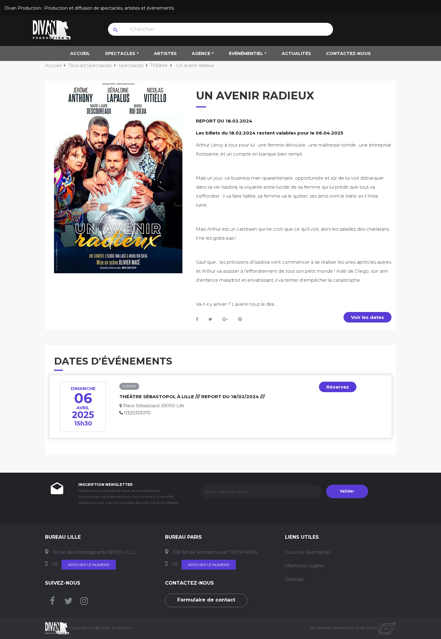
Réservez (337, 387)
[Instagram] (84, 602)
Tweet (210, 319)
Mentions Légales (304, 565)
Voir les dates (367, 317)
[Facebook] (52, 602)
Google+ (225, 319)
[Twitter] (68, 602)
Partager (197, 319)
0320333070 (137, 413)
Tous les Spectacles (307, 552)
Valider (347, 491)
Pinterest (240, 319)
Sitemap (294, 579)
